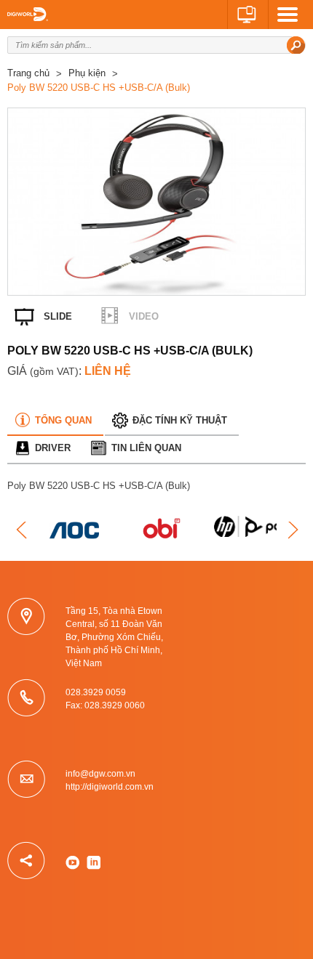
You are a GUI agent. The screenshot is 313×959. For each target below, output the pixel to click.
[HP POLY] (251, 522)
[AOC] (76, 530)
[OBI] (164, 530)
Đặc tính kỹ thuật (179, 420)
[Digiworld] (27, 14)
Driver (53, 447)
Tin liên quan (146, 447)
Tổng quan (63, 420)
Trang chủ (28, 73)
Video (144, 316)
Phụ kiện (87, 73)
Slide (58, 316)
